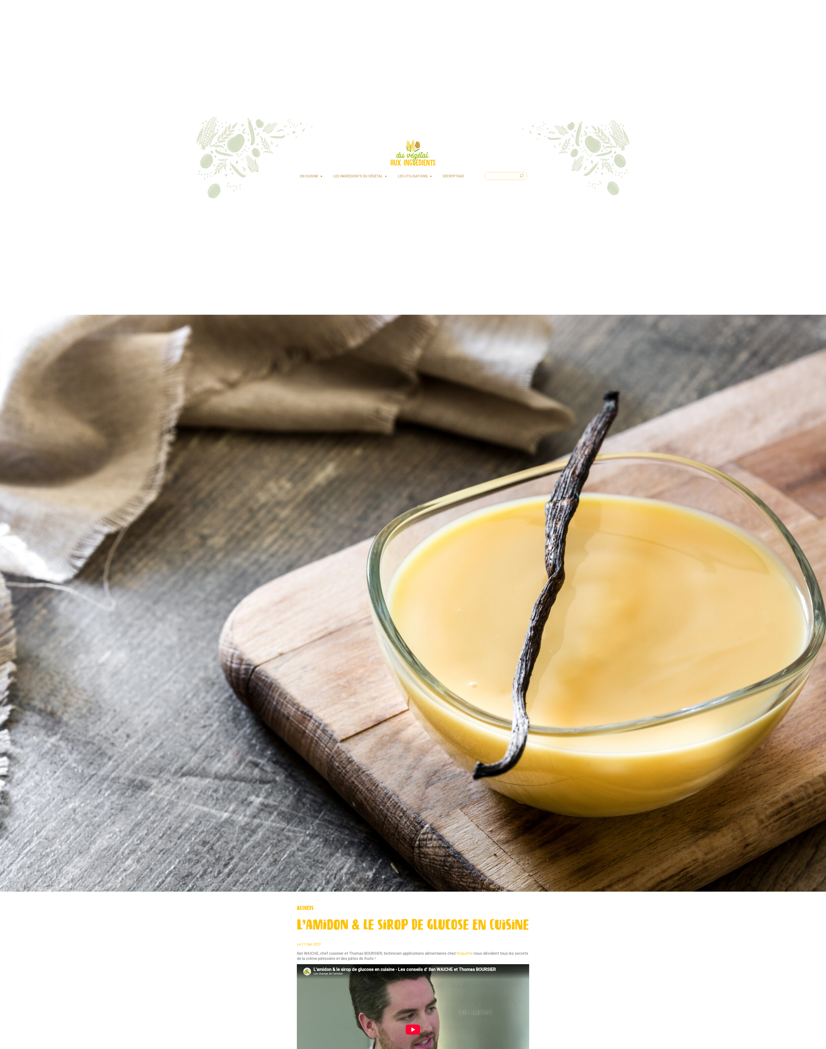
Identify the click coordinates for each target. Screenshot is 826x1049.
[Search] (521, 176)
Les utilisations (413, 176)
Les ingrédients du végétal (358, 176)
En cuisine (309, 176)
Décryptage (453, 176)
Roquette (465, 953)
